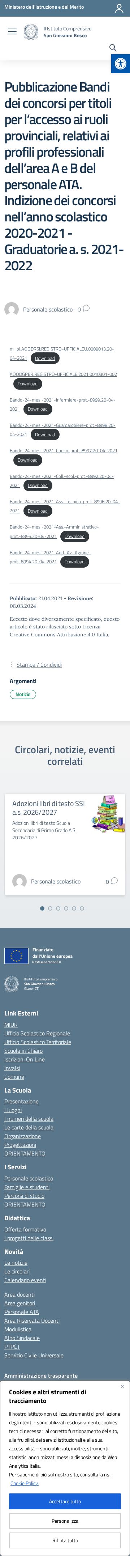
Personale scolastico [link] (28, 1178)
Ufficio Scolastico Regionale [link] (37, 1033)
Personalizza (65, 1521)
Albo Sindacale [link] (22, 1338)
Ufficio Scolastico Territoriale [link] (37, 1042)
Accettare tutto (65, 1501)
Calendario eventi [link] (25, 1280)
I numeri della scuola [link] (28, 1118)
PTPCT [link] (12, 1346)
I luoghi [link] (13, 1110)
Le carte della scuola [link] (28, 1127)
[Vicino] (122, 1386)
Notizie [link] (23, 694)
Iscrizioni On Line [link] (24, 1059)
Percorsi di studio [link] (24, 1195)
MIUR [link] (11, 1024)
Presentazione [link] (21, 1101)
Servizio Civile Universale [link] (34, 1355)
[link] (120, 63)
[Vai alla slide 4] (66, 908)
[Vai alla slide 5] (74, 908)
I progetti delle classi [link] (28, 1238)
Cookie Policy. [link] (24, 1483)
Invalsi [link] (12, 1068)
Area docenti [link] (19, 1294)
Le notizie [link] (15, 1262)
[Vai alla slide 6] (82, 908)
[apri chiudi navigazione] (12, 32)
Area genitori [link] (19, 1303)
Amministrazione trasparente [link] (41, 1375)
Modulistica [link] (17, 1329)
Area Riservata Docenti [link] (32, 1320)
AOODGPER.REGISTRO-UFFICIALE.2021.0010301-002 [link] (63, 374)
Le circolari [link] (17, 1271)
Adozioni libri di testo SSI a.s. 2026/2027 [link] (48, 808)
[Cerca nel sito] (112, 48)
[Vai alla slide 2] (50, 908)
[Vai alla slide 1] (42, 908)
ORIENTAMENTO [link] (25, 1153)
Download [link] (45, 358)
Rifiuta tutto (65, 1540)
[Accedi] (119, 8)
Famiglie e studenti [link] (26, 1187)
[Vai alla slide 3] (58, 908)
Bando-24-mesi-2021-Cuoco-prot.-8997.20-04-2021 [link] (63, 450)
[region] (65, 1468)
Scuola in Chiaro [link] (23, 1050)
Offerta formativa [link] (25, 1229)
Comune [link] (14, 1076)
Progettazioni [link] (20, 1144)
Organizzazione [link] (22, 1136)
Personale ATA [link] (21, 1311)
